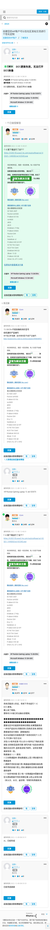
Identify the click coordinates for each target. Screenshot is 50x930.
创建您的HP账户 (10, 38)
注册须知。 (21, 926)
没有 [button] (34, 295)
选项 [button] (46, 23)
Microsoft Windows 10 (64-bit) (21, 102)
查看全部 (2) (14, 282)
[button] (45, 49)
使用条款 (12, 926)
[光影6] (7, 51)
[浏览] (4, 12)
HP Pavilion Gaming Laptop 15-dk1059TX (25, 93)
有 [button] (27, 295)
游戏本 (6, 24)
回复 (9, 112)
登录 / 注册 (42, 11)
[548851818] (7, 686)
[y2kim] (7, 131)
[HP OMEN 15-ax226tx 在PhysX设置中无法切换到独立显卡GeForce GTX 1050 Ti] (17, 42)
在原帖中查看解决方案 (13, 265)
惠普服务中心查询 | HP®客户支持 (19, 205)
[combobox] (25, 17)
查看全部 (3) (13, 106)
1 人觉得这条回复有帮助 (14, 459)
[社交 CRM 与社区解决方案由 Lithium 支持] (31, 915)
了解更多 (24, 38)
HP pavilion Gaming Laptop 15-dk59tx (24, 98)
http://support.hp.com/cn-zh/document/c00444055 (23, 339)
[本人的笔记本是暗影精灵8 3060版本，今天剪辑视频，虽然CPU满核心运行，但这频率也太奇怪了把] (14, 42)
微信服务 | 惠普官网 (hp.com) (17, 200)
